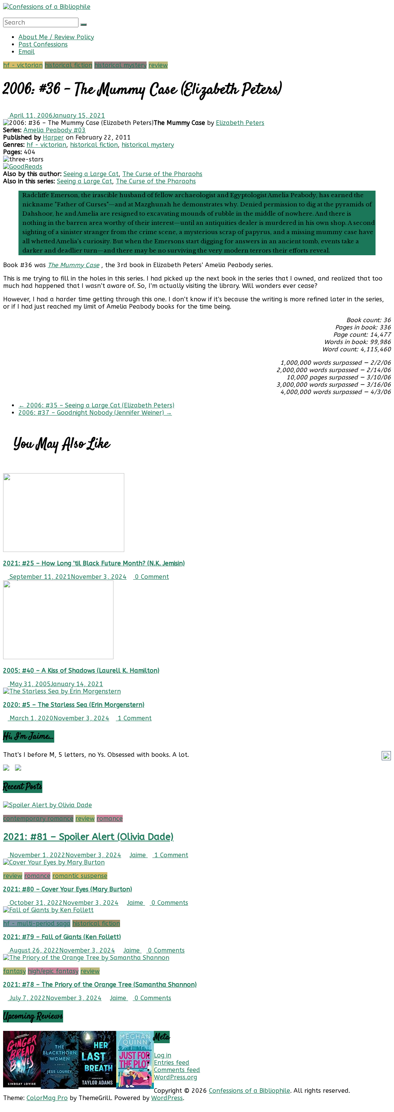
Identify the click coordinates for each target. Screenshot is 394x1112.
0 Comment (151, 576)
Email (26, 51)
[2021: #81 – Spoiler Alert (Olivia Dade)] (47, 805)
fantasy (14, 971)
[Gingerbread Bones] (22, 1085)
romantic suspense (79, 875)
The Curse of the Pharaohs (162, 174)
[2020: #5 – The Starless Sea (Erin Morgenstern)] (62, 691)
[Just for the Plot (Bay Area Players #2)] (135, 1086)
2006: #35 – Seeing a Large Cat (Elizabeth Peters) (96, 405)
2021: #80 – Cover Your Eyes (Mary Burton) (67, 889)
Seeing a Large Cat (91, 174)
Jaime (139, 855)
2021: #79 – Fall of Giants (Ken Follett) (62, 937)
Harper (53, 137)
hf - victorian (23, 65)
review (158, 65)
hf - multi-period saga (36, 923)
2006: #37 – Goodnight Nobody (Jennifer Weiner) (95, 412)
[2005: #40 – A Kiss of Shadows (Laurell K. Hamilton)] (58, 657)
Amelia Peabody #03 (54, 130)
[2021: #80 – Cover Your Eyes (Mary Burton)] (54, 862)
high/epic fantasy (53, 971)
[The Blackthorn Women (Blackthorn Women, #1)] (59, 1086)
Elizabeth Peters (240, 122)
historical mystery (120, 65)
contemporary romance (38, 818)
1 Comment (134, 718)
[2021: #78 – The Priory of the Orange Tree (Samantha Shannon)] (86, 957)
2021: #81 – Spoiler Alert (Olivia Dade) (88, 836)
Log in (162, 1055)
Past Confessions (43, 44)
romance (110, 818)
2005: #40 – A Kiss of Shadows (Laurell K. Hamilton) (81, 670)
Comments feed (177, 1070)
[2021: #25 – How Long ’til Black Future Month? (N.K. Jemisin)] (63, 550)
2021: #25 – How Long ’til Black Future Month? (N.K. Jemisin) (94, 563)
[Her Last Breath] (97, 1085)
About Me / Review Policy (56, 37)
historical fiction (68, 65)
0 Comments (169, 902)
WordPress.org (175, 1077)
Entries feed (171, 1062)
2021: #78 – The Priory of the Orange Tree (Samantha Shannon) (100, 984)
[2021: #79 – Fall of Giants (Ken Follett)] (48, 910)
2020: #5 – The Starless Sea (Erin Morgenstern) (73, 704)
